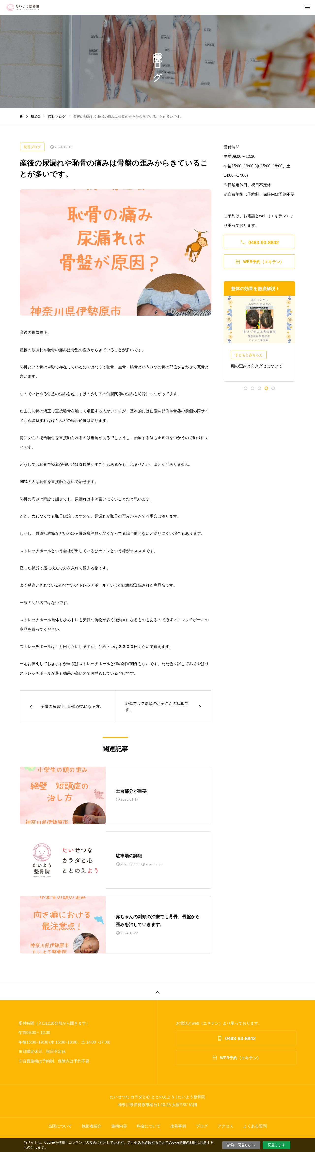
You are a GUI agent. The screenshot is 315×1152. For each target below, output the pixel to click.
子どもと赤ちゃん (249, 355)
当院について (60, 1126)
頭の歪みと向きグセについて (256, 366)
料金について (148, 1126)
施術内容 (119, 1126)
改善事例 (178, 1126)
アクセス (225, 1126)
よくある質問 (255, 1126)
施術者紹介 (91, 1126)
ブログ (202, 1126)
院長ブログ (32, 147)
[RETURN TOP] (157, 991)
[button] (245, 388)
